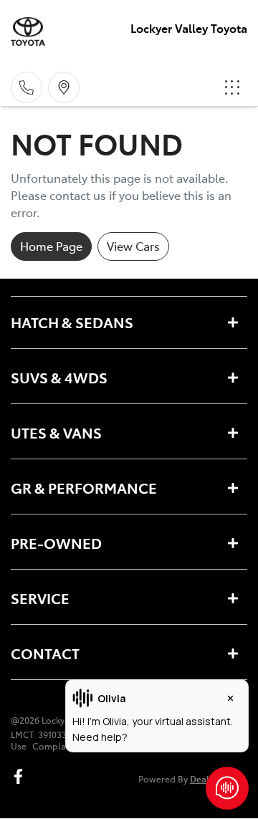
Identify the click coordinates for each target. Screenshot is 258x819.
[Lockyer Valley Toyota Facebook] (21, 776)
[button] (232, 87)
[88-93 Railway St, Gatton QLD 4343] (64, 87)
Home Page (51, 246)
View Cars (133, 246)
